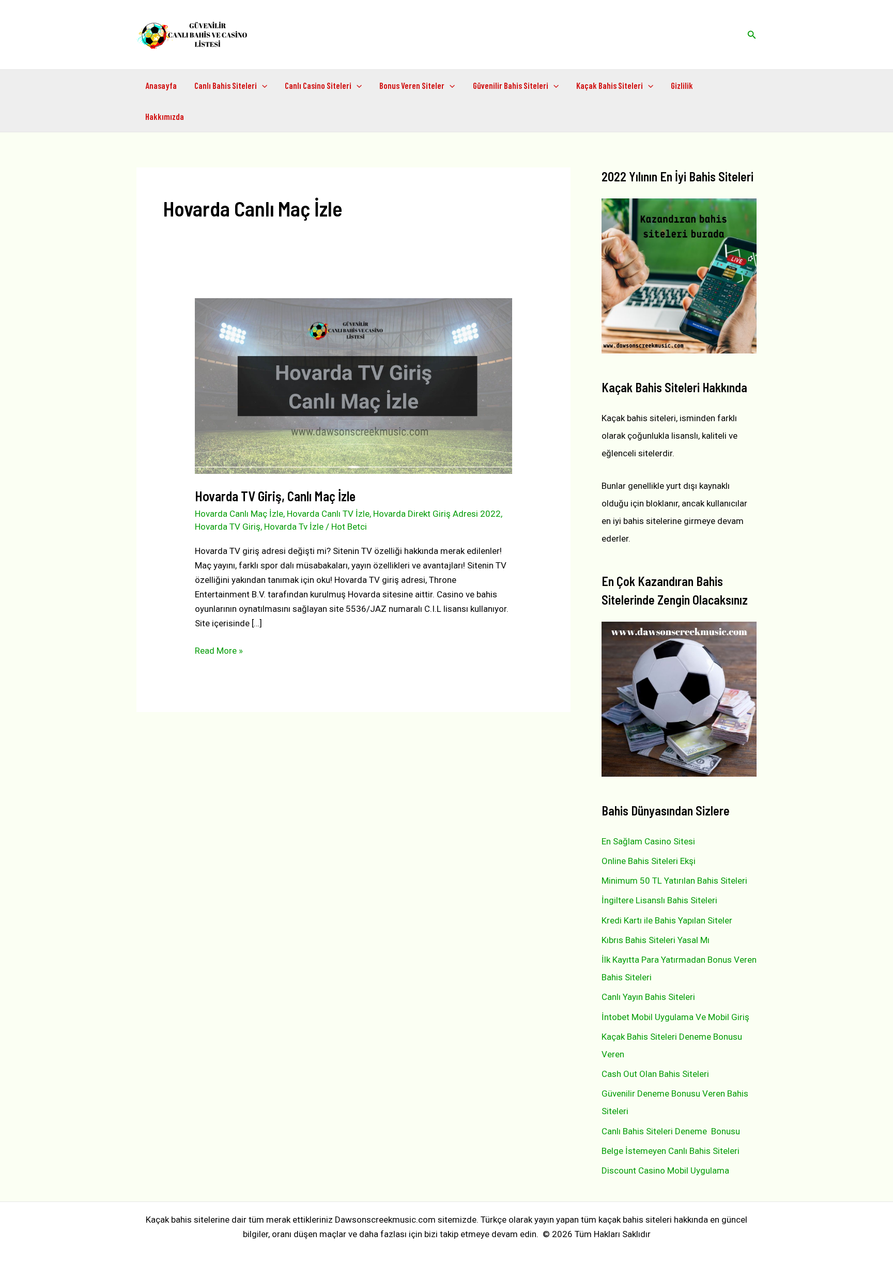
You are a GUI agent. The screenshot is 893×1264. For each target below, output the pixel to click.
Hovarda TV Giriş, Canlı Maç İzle (275, 496)
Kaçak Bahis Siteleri (609, 85)
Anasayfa (161, 85)
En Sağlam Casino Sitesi (648, 841)
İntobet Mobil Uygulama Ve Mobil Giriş (675, 1017)
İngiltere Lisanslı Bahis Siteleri (659, 900)
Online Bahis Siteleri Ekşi (649, 861)
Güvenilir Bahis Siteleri (510, 85)
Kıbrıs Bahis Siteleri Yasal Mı (656, 940)
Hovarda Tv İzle (294, 526)
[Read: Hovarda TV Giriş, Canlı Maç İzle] (353, 385)
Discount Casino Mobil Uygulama (665, 1170)
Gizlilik (682, 85)
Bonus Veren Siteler (411, 85)
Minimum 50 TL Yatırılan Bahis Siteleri (674, 880)
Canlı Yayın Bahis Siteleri (648, 997)
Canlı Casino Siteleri (318, 85)
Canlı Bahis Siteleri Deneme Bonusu (671, 1131)
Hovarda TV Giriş (227, 526)
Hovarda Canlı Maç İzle (239, 513)
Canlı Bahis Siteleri (225, 85)
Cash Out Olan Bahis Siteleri (655, 1074)
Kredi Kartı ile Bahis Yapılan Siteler (667, 920)
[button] (752, 34)
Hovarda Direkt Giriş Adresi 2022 (437, 513)
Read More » (219, 651)
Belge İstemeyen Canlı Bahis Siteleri (671, 1151)
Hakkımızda (164, 116)
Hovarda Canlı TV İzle (328, 513)
